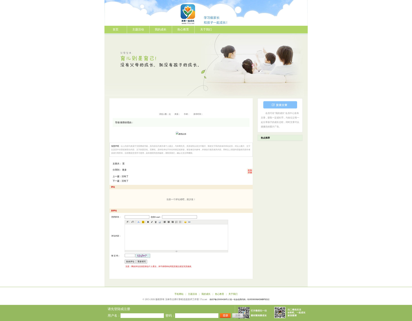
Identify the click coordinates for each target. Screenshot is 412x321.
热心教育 (183, 29)
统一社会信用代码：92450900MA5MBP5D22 (249, 299)
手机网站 (178, 294)
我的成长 (160, 29)
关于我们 (206, 29)
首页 (115, 29)
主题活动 (138, 29)
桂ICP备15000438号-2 (220, 299)
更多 (124, 169)
